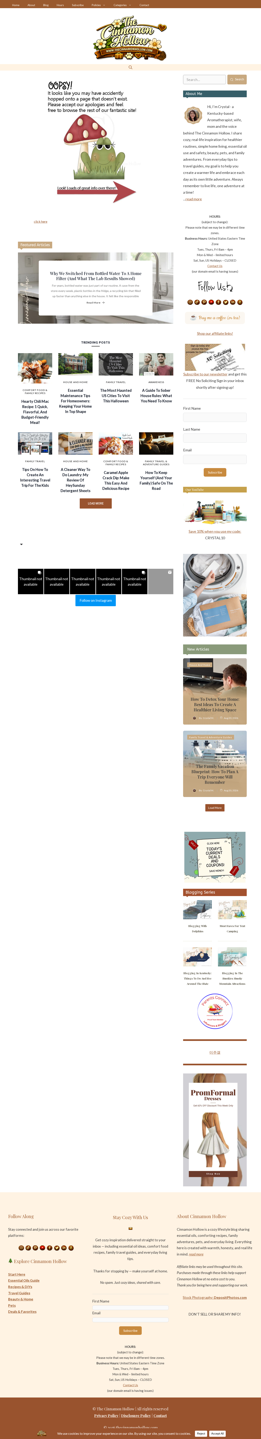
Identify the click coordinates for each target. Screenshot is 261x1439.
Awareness (156, 382)
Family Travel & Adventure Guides (156, 463)
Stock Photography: (215, 1297)
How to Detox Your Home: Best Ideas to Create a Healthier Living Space (215, 704)
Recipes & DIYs (20, 1287)
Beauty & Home (20, 1299)
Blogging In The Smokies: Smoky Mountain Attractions (232, 978)
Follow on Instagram (96, 600)
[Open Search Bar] (130, 67)
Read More (94, 302)
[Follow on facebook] (218, 302)
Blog (46, 5)
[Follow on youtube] (211, 302)
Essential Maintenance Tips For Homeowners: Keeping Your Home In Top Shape (75, 401)
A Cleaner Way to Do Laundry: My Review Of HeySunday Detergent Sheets (76, 480)
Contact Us (214, 266)
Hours (60, 5)
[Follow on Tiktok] (197, 302)
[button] (30, 581)
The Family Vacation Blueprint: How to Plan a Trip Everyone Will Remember (214, 774)
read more (194, 199)
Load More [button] (96, 503)
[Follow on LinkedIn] (233, 302)
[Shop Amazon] (240, 302)
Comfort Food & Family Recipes (35, 392)
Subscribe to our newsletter (205, 374)
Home (15, 5)
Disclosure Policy (136, 1415)
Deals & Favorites (22, 1311)
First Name (192, 408)
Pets (12, 1305)
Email (187, 450)
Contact (144, 5)
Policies (96, 5)
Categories (120, 5)
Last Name (191, 429)
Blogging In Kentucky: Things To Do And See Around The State (197, 978)
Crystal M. (208, 718)
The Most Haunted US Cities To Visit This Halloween (116, 395)
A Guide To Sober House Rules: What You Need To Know (156, 395)
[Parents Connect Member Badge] (215, 1027)
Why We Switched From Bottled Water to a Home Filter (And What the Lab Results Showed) (96, 276)
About (31, 5)
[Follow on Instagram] (190, 302)
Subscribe (78, 5)
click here (40, 221)
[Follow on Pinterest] (204, 302)
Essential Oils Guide (24, 1280)
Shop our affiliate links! (215, 333)
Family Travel (116, 382)
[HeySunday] (215, 635)
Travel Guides (19, 1293)
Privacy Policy (106, 1415)
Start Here (16, 1274)
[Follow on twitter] (225, 302)
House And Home (75, 382)
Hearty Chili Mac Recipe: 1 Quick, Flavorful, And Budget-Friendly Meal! (35, 412)
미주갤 (214, 1052)
